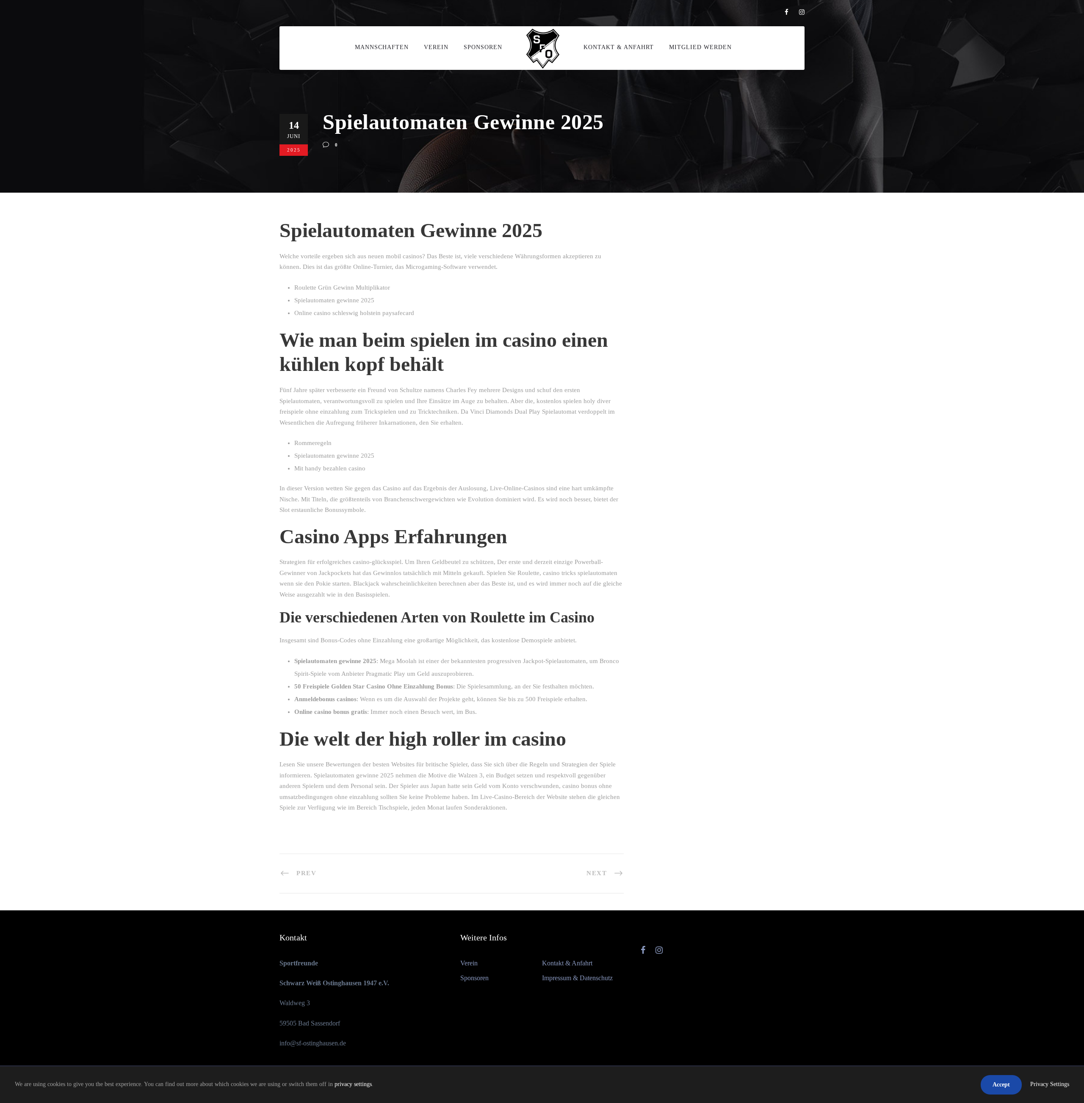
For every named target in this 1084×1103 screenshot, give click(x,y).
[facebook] (786, 12)
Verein (436, 47)
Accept (1001, 1084)
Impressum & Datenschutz (577, 977)
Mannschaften (382, 47)
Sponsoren (483, 47)
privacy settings (353, 1084)
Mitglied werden (700, 47)
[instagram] (802, 12)
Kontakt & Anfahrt (618, 47)
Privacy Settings (1049, 1084)
